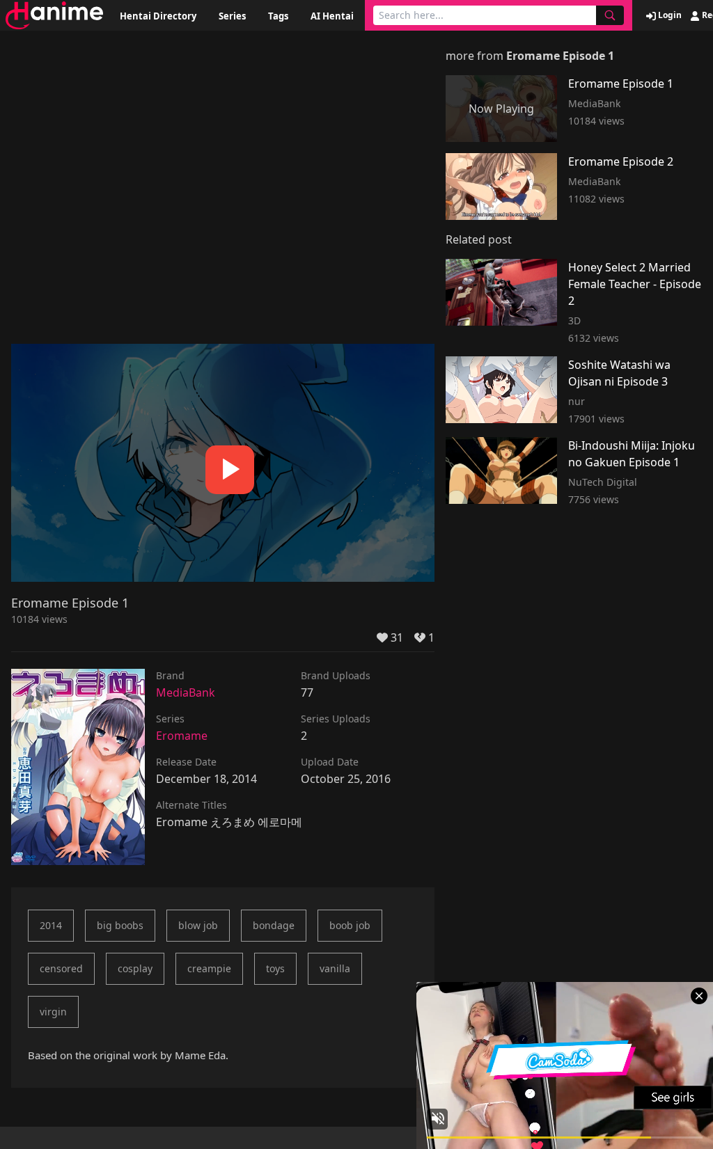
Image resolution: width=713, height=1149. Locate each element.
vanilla (335, 968)
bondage (274, 925)
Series (232, 16)
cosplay (135, 968)
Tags (278, 16)
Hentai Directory (158, 16)
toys (275, 968)
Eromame (181, 735)
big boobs (120, 925)
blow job (198, 925)
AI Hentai (332, 16)
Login (669, 15)
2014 (51, 925)
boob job (349, 925)
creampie (209, 968)
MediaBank (185, 692)
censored (61, 968)
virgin (53, 1011)
